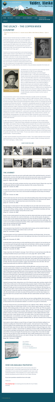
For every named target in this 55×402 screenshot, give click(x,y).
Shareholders (42, 18)
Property (17, 18)
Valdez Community (27, 18)
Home (4, 18)
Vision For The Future (44, 19)
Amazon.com (25, 343)
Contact (5, 21)
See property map (9, 383)
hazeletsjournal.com (33, 347)
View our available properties (18, 365)
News (36, 18)
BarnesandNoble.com (27, 344)
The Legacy (10, 18)
